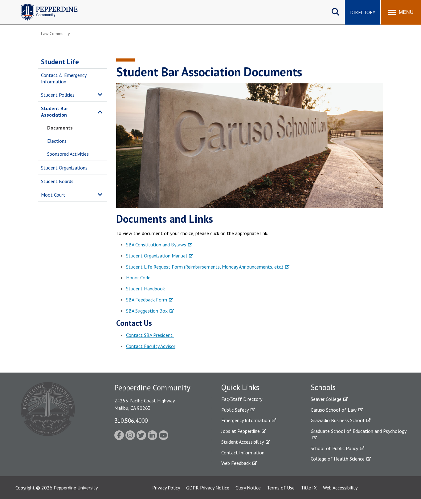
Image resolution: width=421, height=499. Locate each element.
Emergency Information (245, 420)
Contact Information (242, 452)
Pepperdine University (76, 488)
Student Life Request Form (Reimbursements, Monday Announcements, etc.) (204, 267)
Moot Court (53, 195)
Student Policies (58, 95)
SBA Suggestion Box (147, 311)
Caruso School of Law (334, 410)
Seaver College (326, 399)
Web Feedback (236, 463)
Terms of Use (281, 488)
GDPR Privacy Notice (207, 488)
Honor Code (138, 277)
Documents (60, 128)
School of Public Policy (334, 448)
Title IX (309, 488)
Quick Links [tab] (240, 387)
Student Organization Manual (156, 256)
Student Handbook (145, 288)
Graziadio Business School (337, 420)
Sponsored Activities (68, 154)
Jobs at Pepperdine (240, 431)
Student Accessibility (242, 442)
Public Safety (235, 410)
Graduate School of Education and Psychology (359, 431)
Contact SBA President (150, 335)
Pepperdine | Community (44, 5)
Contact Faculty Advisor (150, 346)
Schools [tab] (323, 387)
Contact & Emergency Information (63, 78)
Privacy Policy (166, 488)
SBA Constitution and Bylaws (156, 245)
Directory (362, 12)
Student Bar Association (54, 111)
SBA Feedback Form (146, 300)
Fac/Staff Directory (241, 399)
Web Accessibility (340, 488)
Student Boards (57, 181)
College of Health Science (338, 459)
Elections (57, 141)
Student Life (60, 61)
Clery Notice (248, 488)
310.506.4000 (131, 420)
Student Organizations (64, 168)
